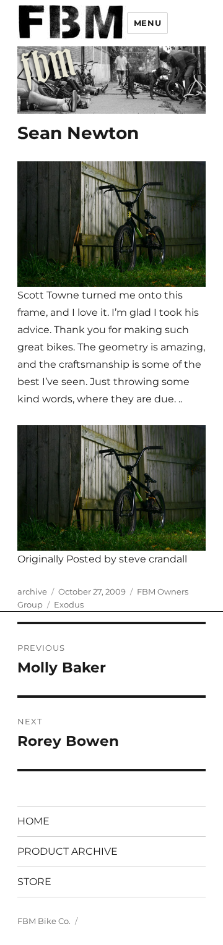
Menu (147, 23)
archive (32, 591)
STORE (34, 882)
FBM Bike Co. (44, 921)
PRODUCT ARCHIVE (67, 851)
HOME (33, 821)
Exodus (69, 604)
